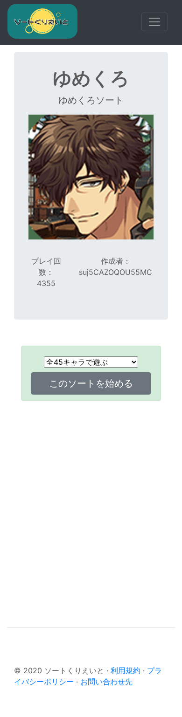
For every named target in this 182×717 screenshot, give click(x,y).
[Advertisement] (91, 499)
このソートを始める (91, 383)
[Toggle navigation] (154, 22)
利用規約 (125, 670)
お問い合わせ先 (106, 681)
